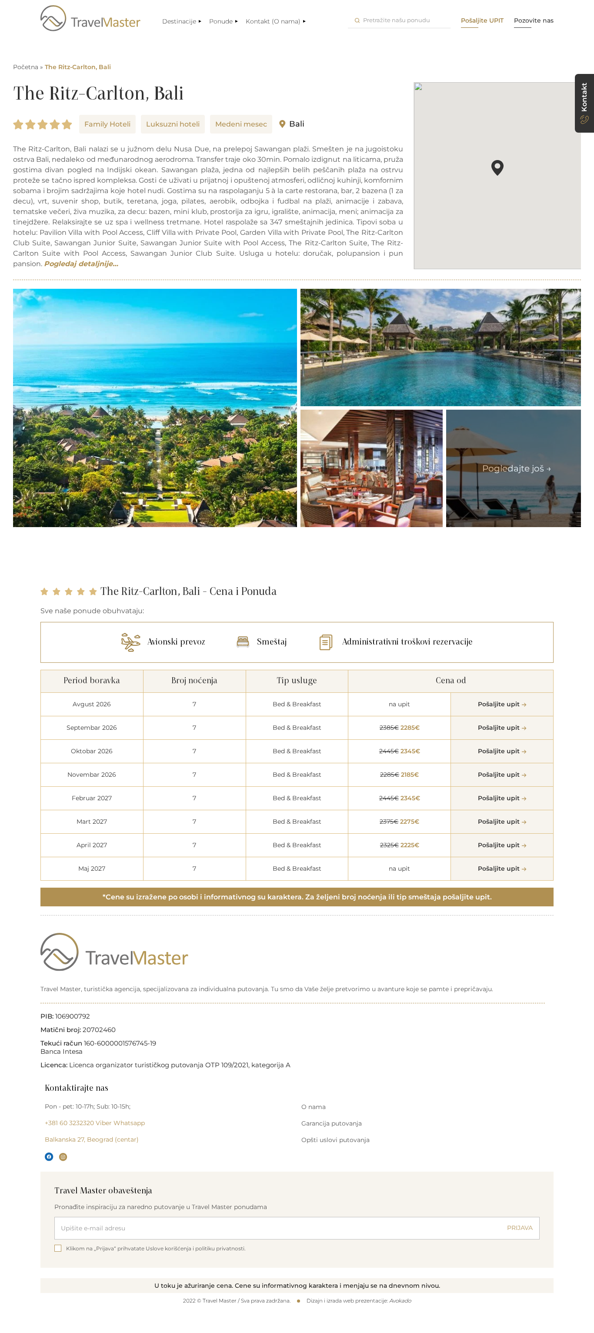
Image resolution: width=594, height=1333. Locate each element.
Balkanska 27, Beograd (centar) (92, 1139)
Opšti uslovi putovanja (335, 1140)
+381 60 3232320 (69, 1123)
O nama (313, 1107)
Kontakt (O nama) (273, 21)
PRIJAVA (520, 1228)
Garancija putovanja (331, 1123)
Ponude (221, 21)
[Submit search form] (357, 20)
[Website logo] (90, 18)
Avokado (400, 1300)
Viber (104, 1123)
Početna (25, 67)
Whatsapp (129, 1123)
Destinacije (179, 21)
